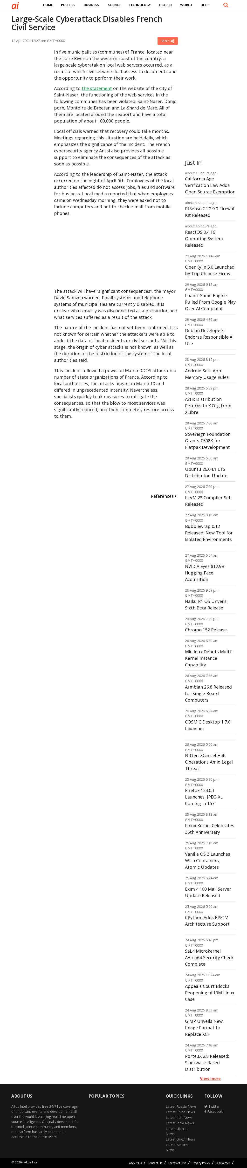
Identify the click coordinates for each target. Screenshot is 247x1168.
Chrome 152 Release (206, 630)
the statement (97, 88)
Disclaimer (223, 1163)
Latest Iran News (179, 1117)
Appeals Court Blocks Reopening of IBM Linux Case (209, 992)
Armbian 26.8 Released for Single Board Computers (208, 693)
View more (210, 1078)
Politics (68, 5)
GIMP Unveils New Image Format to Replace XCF (204, 1027)
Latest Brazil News (180, 1139)
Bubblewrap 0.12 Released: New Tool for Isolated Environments (209, 532)
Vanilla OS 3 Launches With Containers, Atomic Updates (207, 860)
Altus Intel (31, 1162)
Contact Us (154, 1163)
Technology (140, 5)
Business (91, 5)
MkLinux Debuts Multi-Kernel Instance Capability (208, 658)
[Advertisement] (29, 121)
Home (48, 5)
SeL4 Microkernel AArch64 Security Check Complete (209, 957)
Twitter (213, 1106)
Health (165, 5)
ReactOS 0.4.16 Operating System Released (204, 238)
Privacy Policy (201, 1163)
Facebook (214, 1111)
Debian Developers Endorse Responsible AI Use (209, 337)
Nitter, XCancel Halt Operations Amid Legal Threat (209, 761)
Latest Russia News (181, 1106)
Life (203, 5)
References (163, 496)
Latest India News (180, 1123)
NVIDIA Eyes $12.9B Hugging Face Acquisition (204, 572)
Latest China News (180, 1112)
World (186, 5)
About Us (135, 1163)
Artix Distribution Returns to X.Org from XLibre (208, 405)
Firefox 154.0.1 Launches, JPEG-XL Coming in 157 (204, 796)
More (52, 1136)
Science (114, 5)
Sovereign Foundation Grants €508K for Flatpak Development (208, 440)
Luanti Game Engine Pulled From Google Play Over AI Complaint (210, 302)
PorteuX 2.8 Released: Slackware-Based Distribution (207, 1062)
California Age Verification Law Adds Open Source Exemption (210, 185)
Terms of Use (177, 1163)
